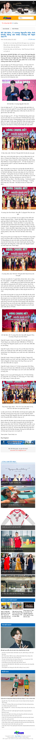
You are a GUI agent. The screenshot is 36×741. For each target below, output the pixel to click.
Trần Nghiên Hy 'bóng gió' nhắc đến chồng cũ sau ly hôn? (15, 667)
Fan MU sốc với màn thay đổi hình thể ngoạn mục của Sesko (19, 43)
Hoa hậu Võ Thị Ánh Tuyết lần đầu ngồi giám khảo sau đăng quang (18, 720)
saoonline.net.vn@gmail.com (18, 450)
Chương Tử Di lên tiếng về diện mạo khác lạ (12, 661)
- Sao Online (17, 736)
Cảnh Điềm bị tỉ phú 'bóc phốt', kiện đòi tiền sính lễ (14, 662)
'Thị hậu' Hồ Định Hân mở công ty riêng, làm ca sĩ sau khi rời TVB (17, 659)
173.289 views (31, 39)
